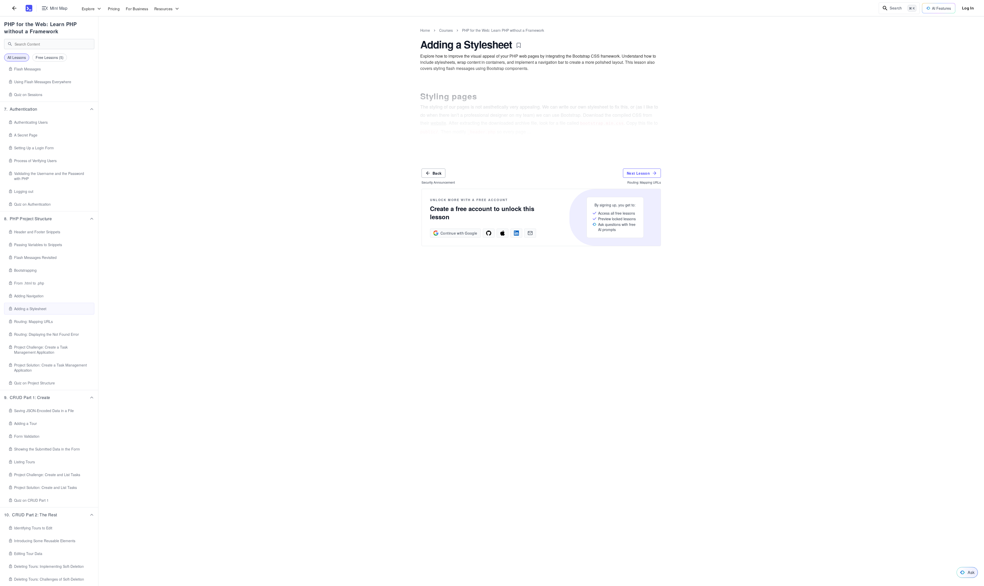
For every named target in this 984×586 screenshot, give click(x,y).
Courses (446, 30)
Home (425, 30)
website (438, 122)
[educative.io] (29, 8)
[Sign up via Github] (489, 233)
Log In (968, 8)
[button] (49, 109)
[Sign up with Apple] (502, 233)
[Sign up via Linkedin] (516, 233)
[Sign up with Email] (530, 233)
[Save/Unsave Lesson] (519, 45)
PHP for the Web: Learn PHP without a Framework (40, 27)
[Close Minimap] (98, 36)
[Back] (14, 8)
